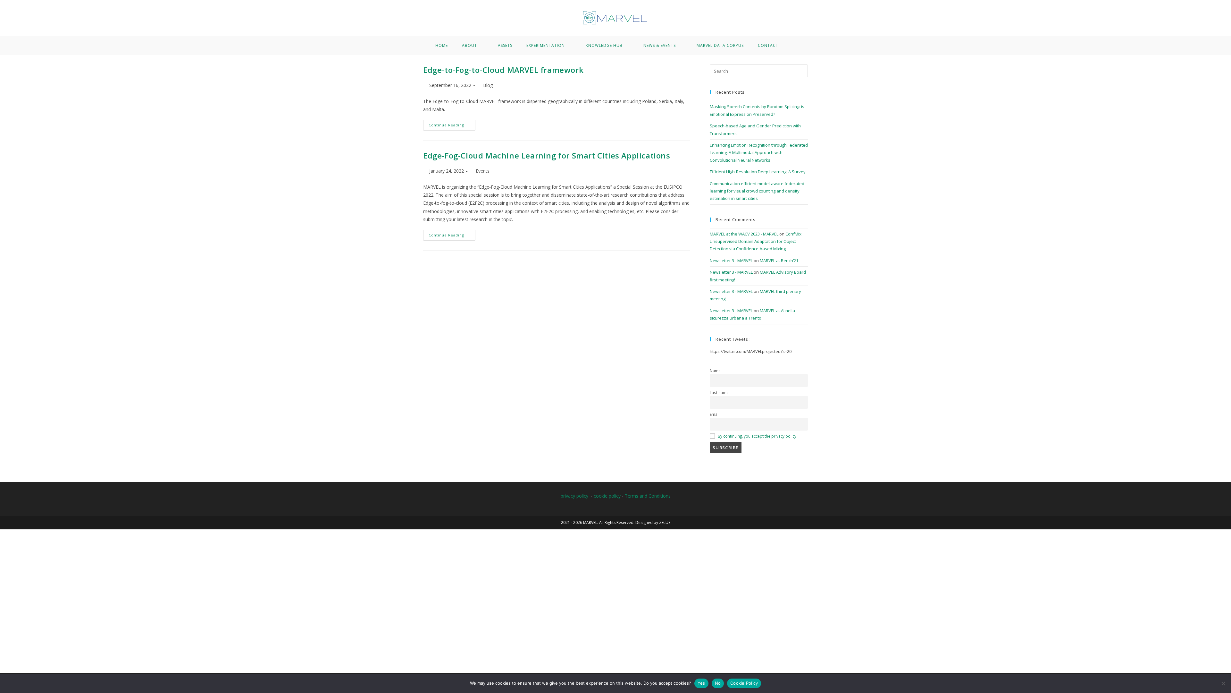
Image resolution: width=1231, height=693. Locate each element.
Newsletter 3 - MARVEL (731, 260)
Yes (701, 683)
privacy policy (574, 496)
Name (715, 370)
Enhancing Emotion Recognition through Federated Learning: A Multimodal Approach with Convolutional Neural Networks (759, 152)
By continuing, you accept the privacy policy (757, 436)
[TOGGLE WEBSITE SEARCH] (794, 45)
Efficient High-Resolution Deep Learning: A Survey (758, 172)
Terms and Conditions (648, 496)
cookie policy (607, 496)
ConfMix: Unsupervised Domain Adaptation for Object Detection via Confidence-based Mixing (756, 241)
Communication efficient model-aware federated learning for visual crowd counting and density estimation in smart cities (757, 191)
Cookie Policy (744, 683)
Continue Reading (452, 123)
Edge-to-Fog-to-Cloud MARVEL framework (503, 69)
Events (483, 171)
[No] (1223, 683)
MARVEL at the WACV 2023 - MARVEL (744, 234)
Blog (488, 85)
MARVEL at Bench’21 (779, 260)
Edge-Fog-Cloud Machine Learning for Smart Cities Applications (546, 155)
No (718, 683)
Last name (719, 392)
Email (714, 414)
